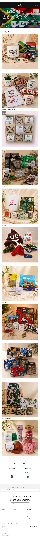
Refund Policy (28, 518)
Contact (27, 514)
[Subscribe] (28, 503)
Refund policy (25, 538)
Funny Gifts (4, 263)
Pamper (3, 456)
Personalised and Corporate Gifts (8, 109)
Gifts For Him (5, 186)
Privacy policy (16, 538)
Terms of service (21, 538)
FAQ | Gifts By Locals (29, 511)
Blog (3, 514)
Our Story (15, 514)
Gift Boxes (4, 379)
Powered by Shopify (10, 538)
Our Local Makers (17, 511)
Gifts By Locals (6, 538)
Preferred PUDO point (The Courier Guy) (8, 486)
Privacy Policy (28, 516)
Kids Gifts (4, 302)
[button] (2, 5)
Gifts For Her (4, 225)
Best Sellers (4, 148)
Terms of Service (28, 520)
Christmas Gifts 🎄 (6, 341)
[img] (20, 464)
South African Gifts (6, 70)
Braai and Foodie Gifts (6, 418)
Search (3, 511)
